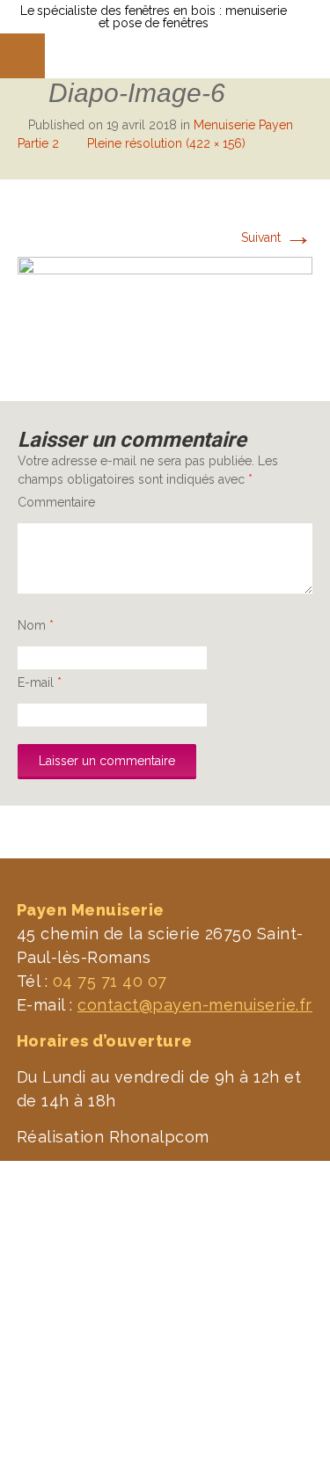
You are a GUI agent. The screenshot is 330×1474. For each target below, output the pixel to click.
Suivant (276, 237)
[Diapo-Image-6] (165, 310)
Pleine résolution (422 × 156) (166, 143)
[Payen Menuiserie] (118, 55)
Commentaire (56, 502)
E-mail (40, 682)
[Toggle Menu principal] (22, 55)
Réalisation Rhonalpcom (113, 1136)
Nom (36, 625)
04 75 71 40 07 (110, 981)
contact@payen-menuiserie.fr (194, 1005)
